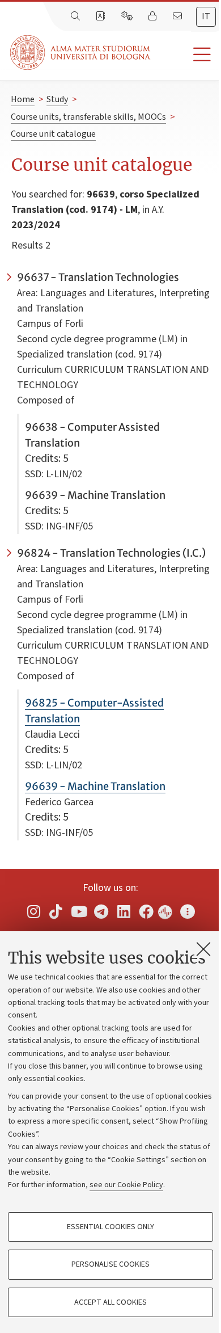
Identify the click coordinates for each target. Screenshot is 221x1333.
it (206, 16)
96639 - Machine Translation (95, 786)
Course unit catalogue (53, 134)
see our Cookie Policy (126, 1185)
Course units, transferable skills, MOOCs (88, 117)
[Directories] (101, 16)
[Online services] (128, 16)
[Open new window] (33, 911)
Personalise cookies (110, 1264)
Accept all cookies (110, 1302)
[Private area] (153, 16)
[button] (185, 55)
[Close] (203, 949)
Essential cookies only (110, 1227)
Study (57, 99)
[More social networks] (188, 911)
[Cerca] (76, 16)
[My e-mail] (178, 16)
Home (23, 99)
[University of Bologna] (81, 52)
